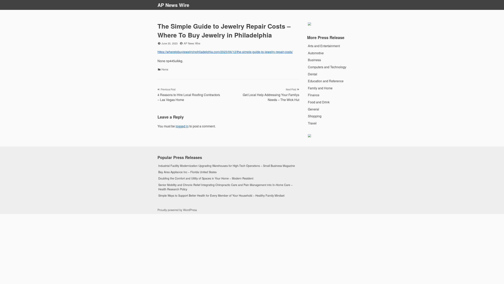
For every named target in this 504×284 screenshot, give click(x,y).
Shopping (314, 116)
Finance (313, 95)
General (313, 109)
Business (314, 60)
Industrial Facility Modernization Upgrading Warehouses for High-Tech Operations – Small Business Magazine (226, 166)
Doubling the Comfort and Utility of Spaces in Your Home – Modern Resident (205, 178)
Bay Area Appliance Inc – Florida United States (187, 172)
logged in (182, 126)
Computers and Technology (327, 67)
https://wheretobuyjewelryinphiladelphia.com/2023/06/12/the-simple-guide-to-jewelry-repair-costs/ (225, 52)
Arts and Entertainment (324, 46)
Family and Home (320, 88)
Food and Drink (319, 102)
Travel (312, 123)
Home (164, 69)
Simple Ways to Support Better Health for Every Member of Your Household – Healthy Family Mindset (221, 195)
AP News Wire (173, 5)
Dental (312, 74)
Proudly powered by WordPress (177, 210)
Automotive (316, 53)
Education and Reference (326, 81)
